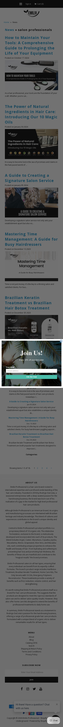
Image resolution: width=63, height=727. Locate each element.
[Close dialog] (61, 341)
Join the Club (31, 377)
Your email (10, 367)
